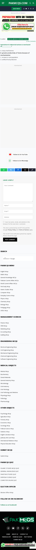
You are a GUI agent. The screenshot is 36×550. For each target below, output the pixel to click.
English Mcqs (4, 271)
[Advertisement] (18, 85)
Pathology (4, 398)
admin (3, 39)
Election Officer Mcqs (7, 492)
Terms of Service (24, 230)
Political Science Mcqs (7, 429)
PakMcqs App (6, 537)
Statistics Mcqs (5, 432)
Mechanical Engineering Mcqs (9, 353)
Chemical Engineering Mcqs (9, 356)
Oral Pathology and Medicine (9, 392)
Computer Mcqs (5, 292)
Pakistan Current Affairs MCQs (10, 280)
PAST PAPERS (28, 537)
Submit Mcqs (4, 456)
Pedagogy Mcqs (5, 307)
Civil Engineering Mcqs (7, 350)
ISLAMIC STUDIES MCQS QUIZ (10, 468)
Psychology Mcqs (6, 414)
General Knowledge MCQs (8, 277)
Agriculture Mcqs (6, 417)
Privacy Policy (12, 230)
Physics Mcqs (5, 298)
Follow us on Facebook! (9, 505)
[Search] (33, 3)
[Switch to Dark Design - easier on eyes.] (30, 3)
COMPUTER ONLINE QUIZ (9, 480)
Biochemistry (4, 374)
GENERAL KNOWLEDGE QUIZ (9, 471)
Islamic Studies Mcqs (7, 289)
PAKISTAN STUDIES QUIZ (8, 474)
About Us (15, 534)
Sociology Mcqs (5, 426)
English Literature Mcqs (7, 435)
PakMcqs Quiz (17, 537)
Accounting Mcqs (6, 332)
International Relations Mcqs (9, 441)
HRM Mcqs (4, 326)
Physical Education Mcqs (8, 444)
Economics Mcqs (6, 423)
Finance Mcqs (5, 323)
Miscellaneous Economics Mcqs (18, 39)
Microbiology (4, 383)
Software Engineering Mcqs (9, 359)
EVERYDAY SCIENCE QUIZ (8, 477)
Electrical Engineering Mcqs (9, 347)
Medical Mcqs (5, 371)
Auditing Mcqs (5, 335)
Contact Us (24, 534)
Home (8, 534)
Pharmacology (5, 401)
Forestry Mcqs (5, 420)
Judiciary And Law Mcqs (8, 438)
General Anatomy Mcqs (8, 380)
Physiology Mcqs (6, 395)
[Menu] (3, 3)
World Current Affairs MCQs (9, 283)
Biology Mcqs (5, 304)
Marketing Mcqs (5, 329)
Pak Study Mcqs (5, 286)
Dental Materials (5, 377)
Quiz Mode (16, 8)
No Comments (32, 41)
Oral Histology (5, 389)
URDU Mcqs (4, 310)
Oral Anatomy (5, 386)
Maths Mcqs (4, 274)
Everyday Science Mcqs (7, 295)
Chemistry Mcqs (5, 301)
